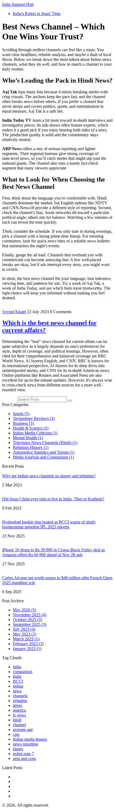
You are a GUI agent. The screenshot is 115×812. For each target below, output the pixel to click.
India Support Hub (18, 4)
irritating (20, 700)
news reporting (25, 744)
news (17, 691)
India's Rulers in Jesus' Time (36, 13)
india (17, 667)
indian (18, 686)
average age (23, 729)
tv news (19, 715)
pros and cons (24, 758)
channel (19, 724)
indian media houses (30, 739)
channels (20, 695)
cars (16, 734)
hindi (17, 720)
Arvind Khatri (14, 311)
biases (18, 749)
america (19, 710)
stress (17, 705)
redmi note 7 (23, 753)
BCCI (18, 681)
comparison (22, 671)
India (17, 676)
